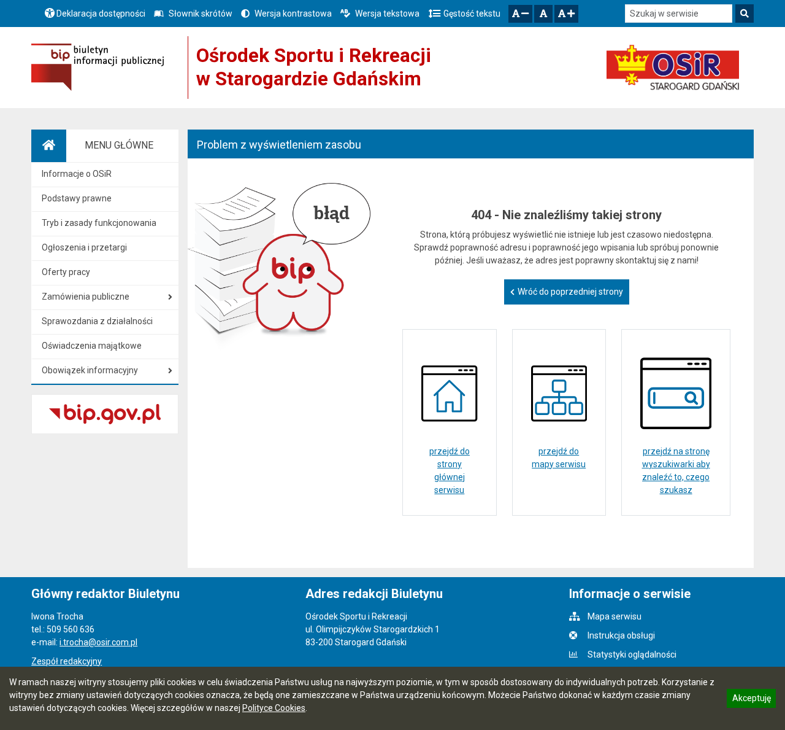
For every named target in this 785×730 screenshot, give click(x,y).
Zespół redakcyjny (66, 661)
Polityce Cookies (273, 708)
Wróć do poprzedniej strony (570, 292)
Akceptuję (751, 700)
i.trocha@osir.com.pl (98, 642)
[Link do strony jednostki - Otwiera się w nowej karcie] (673, 67)
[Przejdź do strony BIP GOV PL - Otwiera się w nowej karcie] (97, 67)
